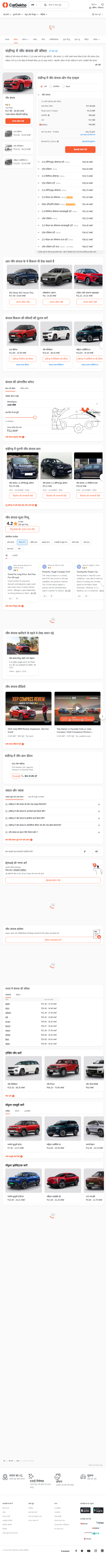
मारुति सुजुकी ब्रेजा (15, 1144)
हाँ (84, 851)
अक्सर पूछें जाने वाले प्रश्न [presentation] (14, 797)
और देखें (98, 65)
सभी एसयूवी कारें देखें (12, 1156)
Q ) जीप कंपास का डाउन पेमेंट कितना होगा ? (21, 832)
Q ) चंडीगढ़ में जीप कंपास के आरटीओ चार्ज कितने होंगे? (25, 811)
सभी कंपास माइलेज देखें (13, 437)
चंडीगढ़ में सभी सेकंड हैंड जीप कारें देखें (20, 505)
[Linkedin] (102, 1551)
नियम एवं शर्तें (6, 1516)
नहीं (96, 851)
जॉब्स (4, 1512)
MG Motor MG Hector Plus (21, 293)
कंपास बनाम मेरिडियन (56, 365)
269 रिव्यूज (9, 108)
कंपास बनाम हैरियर (22, 365)
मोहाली (7, 1004)
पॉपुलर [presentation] (18, 995)
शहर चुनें (98, 14)
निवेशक (4, 1529)
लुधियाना (8, 1013)
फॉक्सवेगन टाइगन (49, 293)
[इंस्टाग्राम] (95, 1551)
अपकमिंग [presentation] (27, 1111)
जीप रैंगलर (51, 1084)
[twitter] (82, 1551)
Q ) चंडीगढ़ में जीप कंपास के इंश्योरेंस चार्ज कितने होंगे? (25, 818)
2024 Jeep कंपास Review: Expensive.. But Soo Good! (28, 730)
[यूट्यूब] (88, 1551)
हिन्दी (93, 4)
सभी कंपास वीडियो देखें (13, 744)
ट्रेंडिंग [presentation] (7, 1111)
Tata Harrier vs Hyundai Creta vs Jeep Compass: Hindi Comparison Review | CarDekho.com (74, 731)
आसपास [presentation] (8, 995)
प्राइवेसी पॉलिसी (7, 1521)
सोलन (7, 1008)
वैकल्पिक (44, 125)
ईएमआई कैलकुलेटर (88, 141)
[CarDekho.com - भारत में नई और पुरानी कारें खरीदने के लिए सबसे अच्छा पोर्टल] (14, 5)
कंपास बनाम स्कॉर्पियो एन (90, 365)
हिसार (7, 1039)
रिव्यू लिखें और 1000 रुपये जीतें (22, 529)
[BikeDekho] (84, 1523)
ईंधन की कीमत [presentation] (10, 388)
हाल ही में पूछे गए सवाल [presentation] (36, 797)
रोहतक (7, 1044)
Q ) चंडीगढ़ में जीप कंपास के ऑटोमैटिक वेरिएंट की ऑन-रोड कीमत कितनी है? (33, 825)
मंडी (6, 1017)
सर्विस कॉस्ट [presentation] (24, 388)
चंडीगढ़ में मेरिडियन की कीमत (56, 359)
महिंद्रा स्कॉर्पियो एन (83, 349)
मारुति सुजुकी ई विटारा (16, 1196)
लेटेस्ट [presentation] (17, 1111)
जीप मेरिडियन (48, 349)
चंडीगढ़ (25, 114)
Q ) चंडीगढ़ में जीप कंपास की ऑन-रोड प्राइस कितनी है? (25, 804)
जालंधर (7, 1031)
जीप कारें (8, 1096)
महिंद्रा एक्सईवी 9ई (54, 1196)
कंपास (7, 39)
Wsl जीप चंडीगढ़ (18, 763)
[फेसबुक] (76, 1551)
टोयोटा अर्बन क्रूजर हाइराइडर (87, 293)
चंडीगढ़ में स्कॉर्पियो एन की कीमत (90, 359)
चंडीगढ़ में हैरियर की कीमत (22, 359)
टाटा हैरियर (13, 349)
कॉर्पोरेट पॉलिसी (7, 1525)
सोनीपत (7, 1035)
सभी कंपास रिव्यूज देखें (13, 606)
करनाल (7, 1022)
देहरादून (7, 1026)
